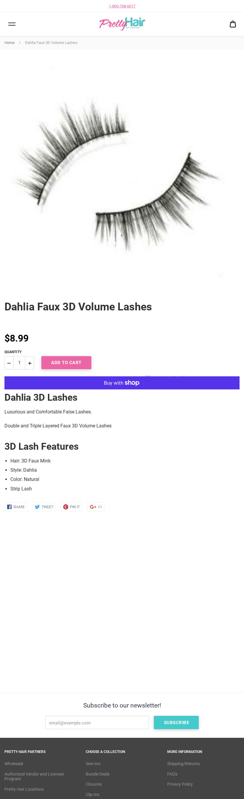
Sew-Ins (93, 763)
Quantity (12, 352)
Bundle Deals (98, 774)
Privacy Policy (180, 784)
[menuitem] (233, 24)
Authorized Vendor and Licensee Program (34, 776)
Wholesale (13, 763)
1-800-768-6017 (122, 6)
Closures (94, 784)
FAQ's (172, 774)
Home (9, 42)
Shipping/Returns (183, 763)
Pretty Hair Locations (24, 789)
